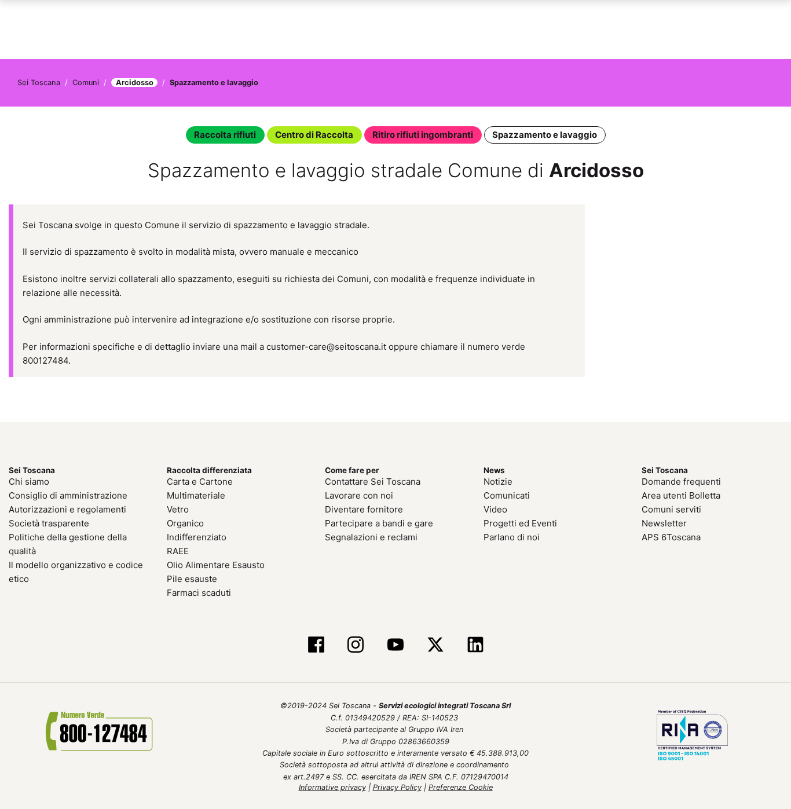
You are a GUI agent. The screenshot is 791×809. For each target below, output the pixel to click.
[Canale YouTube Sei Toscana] (396, 646)
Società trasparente (49, 523)
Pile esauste (192, 578)
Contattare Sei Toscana (372, 481)
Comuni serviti (671, 509)
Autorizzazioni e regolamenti (67, 509)
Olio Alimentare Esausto (216, 564)
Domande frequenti (681, 481)
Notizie (498, 481)
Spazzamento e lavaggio (544, 134)
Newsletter (664, 523)
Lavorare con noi (359, 495)
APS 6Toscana (671, 537)
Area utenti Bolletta (681, 495)
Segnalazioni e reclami (371, 537)
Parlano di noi (512, 537)
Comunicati (507, 495)
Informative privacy (332, 787)
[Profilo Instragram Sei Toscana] (356, 646)
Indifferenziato (196, 537)
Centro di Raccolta (314, 134)
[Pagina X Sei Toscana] (435, 646)
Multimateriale (196, 495)
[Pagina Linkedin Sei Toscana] (475, 646)
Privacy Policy (397, 787)
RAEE (178, 551)
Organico (185, 523)
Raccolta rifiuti (225, 134)
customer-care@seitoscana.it (326, 346)
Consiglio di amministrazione (68, 495)
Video (495, 509)
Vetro (178, 509)
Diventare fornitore (364, 509)
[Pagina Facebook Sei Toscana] (316, 646)
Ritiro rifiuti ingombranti (422, 134)
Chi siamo (29, 481)
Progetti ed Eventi (520, 523)
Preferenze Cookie (461, 787)
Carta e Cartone (200, 481)
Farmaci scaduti (199, 592)
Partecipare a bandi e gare (379, 523)
